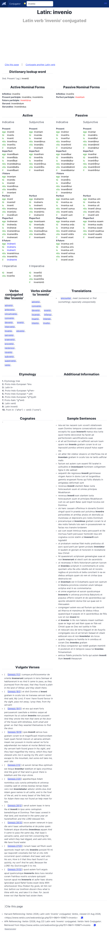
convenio (9, 318)
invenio (8, 331)
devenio (9, 322)
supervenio (10, 360)
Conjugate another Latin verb (40, 64)
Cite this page (12, 64)
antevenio (10, 309)
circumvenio (11, 314)
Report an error (10, 929)
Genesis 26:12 (15, 805)
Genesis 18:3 (14, 691)
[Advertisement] (54, 41)
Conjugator (15, 3)
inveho (46, 323)
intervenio (10, 326)
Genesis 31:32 (15, 869)
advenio (9, 305)
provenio (9, 343)
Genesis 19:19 (14, 732)
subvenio (9, 356)
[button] (105, 3)
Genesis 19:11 (14, 708)
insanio (35, 318)
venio (7, 365)
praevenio (10, 339)
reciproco (9, 348)
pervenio (9, 335)
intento (35, 323)
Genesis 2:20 (14, 779)
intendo (47, 318)
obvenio (20, 331)
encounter (66, 298)
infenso (47, 314)
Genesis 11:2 (14, 674)
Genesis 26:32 (15, 822)
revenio (8, 352)
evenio (20, 322)
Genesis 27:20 (15, 846)
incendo (36, 314)
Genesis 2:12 (14, 765)
